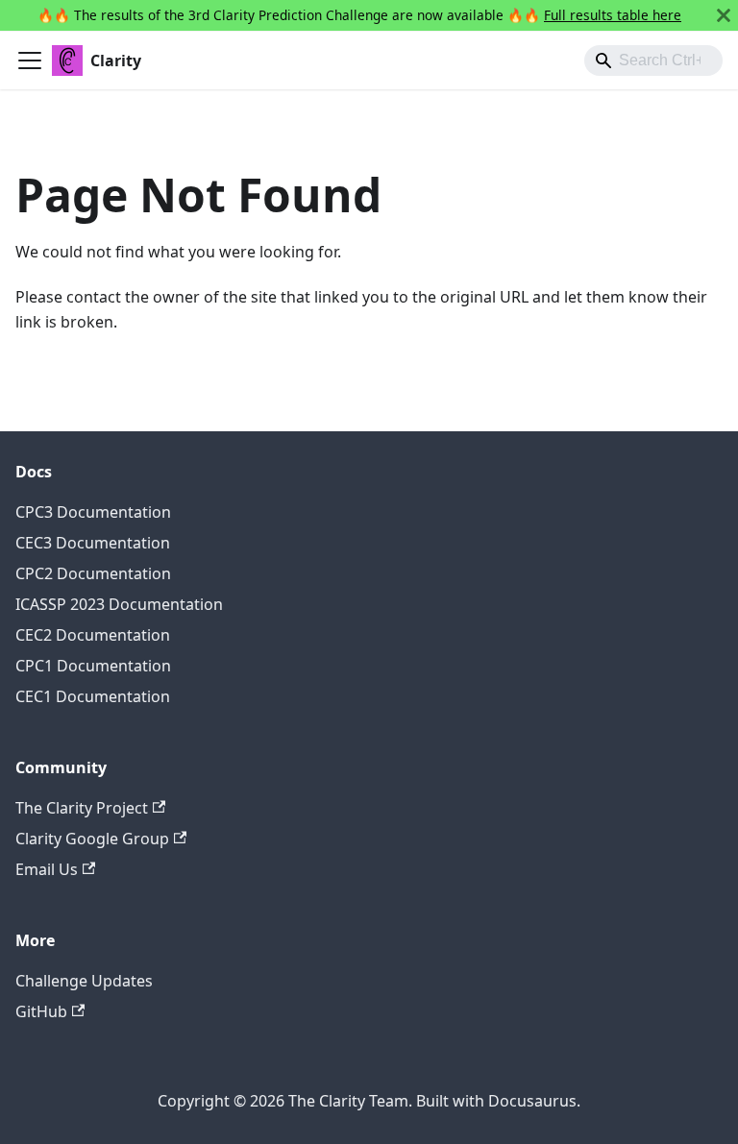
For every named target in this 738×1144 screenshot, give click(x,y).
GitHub (41, 1011)
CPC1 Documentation (93, 665)
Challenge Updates (84, 980)
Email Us (46, 869)
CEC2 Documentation (92, 634)
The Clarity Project (81, 807)
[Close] (723, 15)
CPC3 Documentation (93, 512)
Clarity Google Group (92, 838)
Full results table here (612, 15)
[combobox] (653, 60)
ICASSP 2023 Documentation (119, 604)
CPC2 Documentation (93, 573)
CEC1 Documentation (92, 696)
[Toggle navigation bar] (29, 60)
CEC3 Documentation (92, 542)
